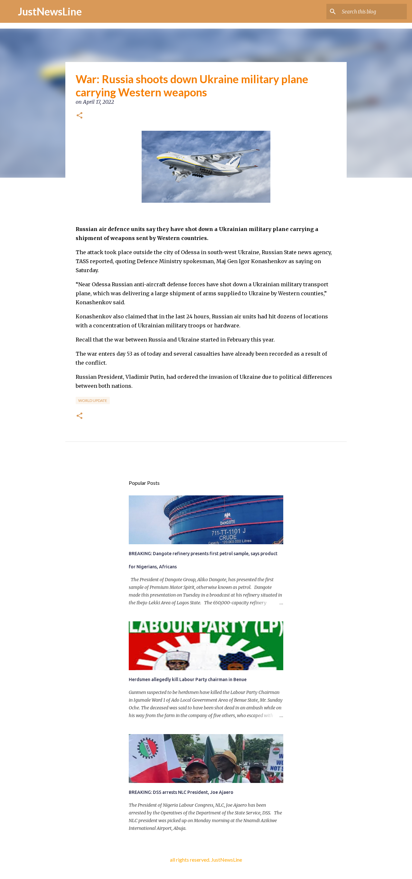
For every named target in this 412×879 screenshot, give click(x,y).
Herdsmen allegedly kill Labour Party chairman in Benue (188, 679)
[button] (79, 115)
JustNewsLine (50, 11)
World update (92, 400)
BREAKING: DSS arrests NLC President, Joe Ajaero (181, 792)
